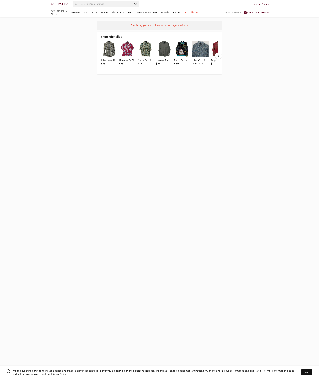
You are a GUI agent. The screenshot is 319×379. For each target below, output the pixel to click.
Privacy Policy (58, 374)
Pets (130, 12)
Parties (177, 12)
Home (104, 12)
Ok (306, 372)
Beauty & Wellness (147, 12)
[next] (218, 55)
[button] (80, 4)
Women (75, 12)
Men (86, 12)
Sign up (266, 4)
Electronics (118, 12)
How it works (233, 12)
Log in (256, 4)
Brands (165, 12)
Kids (94, 12)
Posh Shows (191, 12)
